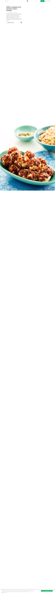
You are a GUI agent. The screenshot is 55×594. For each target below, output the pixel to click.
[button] (18, 592)
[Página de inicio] (27, 1)
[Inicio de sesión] (49, 1)
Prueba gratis (42, 1)
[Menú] (6, 1)
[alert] (27, 591)
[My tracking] (45, 1)
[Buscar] (7, 1)
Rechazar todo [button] (47, 592)
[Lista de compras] (47, 1)
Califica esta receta (11, 22)
